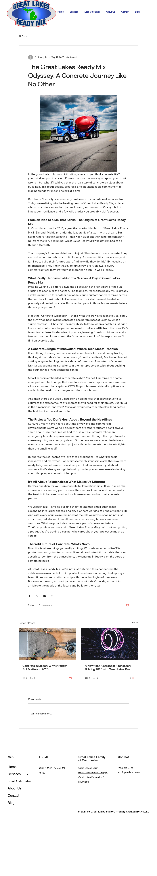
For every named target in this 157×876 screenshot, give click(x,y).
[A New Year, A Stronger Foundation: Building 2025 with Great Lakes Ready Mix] (109, 644)
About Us (14, 788)
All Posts (23, 36)
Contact (13, 795)
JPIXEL (144, 811)
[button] (74, 12)
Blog (11, 803)
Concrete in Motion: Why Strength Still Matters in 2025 (45, 667)
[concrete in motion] (47, 644)
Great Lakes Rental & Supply (92, 772)
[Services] (27, 774)
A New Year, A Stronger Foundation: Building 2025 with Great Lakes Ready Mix (109, 667)
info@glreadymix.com (129, 772)
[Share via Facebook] (29, 595)
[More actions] (127, 57)
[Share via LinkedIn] (44, 595)
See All (135, 622)
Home (12, 767)
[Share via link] (52, 595)
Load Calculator (19, 781)
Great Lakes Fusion (88, 768)
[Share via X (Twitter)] (37, 595)
